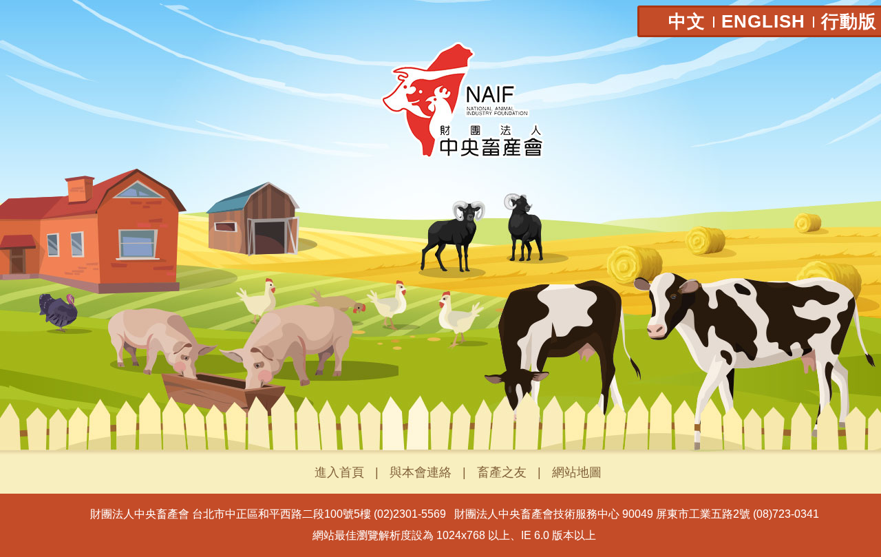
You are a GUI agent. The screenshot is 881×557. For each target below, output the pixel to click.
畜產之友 (502, 472)
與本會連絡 (421, 472)
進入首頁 (339, 472)
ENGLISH (763, 21)
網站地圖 (577, 472)
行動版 (849, 21)
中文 (686, 21)
